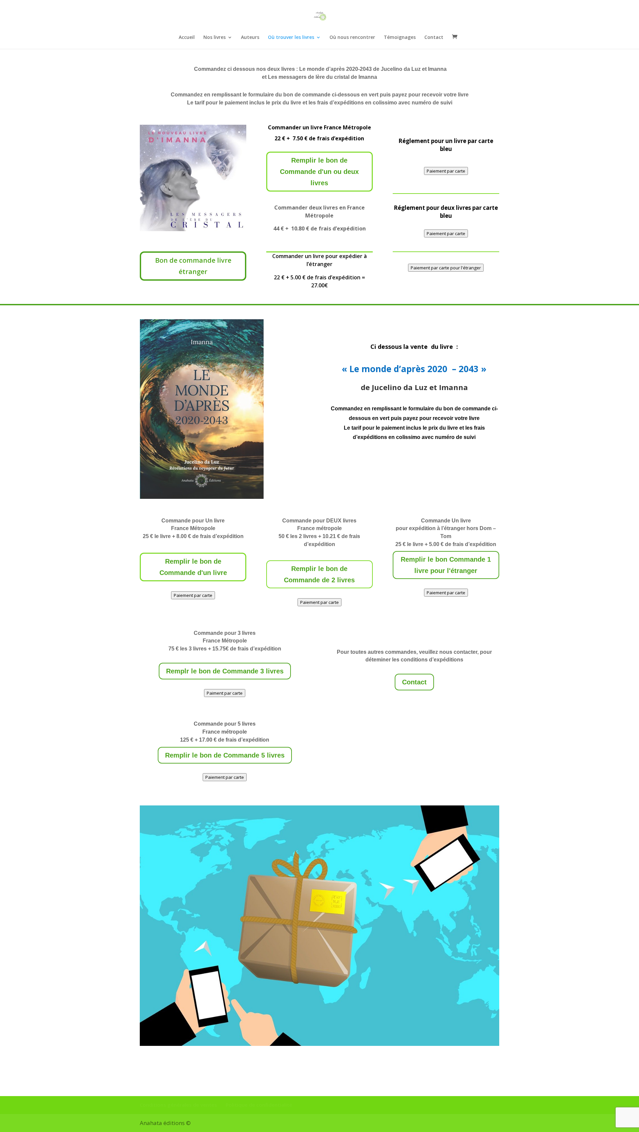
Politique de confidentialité (259, 1104)
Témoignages (400, 37)
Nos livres (214, 37)
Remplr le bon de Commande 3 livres (225, 671)
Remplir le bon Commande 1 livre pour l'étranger (446, 565)
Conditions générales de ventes (178, 1104)
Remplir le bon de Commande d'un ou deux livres (319, 172)
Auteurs (250, 37)
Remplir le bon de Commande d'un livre (193, 567)
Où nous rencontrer (352, 37)
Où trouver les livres (291, 37)
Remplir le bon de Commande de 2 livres (319, 574)
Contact (433, 37)
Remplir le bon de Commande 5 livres (225, 755)
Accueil (187, 37)
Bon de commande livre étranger (193, 266)
